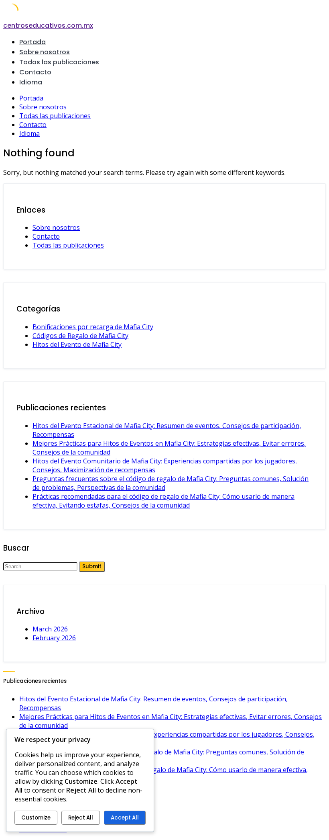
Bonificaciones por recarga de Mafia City (92, 326)
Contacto (35, 72)
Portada (32, 42)
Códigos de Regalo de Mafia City (80, 335)
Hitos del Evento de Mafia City (77, 344)
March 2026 (50, 629)
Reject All (80, 818)
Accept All (125, 818)
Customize (36, 818)
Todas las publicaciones (59, 62)
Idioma (30, 82)
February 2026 (54, 637)
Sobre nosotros (44, 52)
